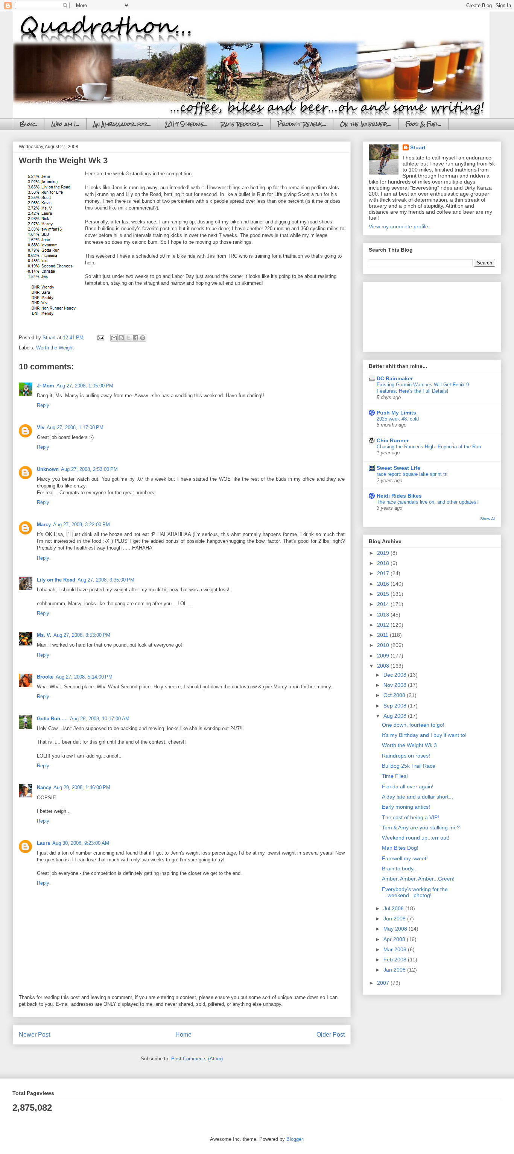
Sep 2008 (395, 706)
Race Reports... (242, 124)
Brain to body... (400, 869)
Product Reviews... (301, 124)
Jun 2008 (395, 919)
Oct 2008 (395, 695)
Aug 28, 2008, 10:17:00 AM (99, 718)
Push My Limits (396, 413)
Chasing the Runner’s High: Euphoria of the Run (429, 446)
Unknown (48, 469)
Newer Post (34, 1034)
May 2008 (396, 929)
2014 (384, 604)
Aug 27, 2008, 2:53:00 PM (89, 469)
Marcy (44, 524)
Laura (43, 843)
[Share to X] (128, 338)
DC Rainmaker (395, 378)
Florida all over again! (407, 787)
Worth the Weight (55, 348)
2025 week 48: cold (398, 419)
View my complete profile (398, 226)
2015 (384, 594)
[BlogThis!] (121, 338)
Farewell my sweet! (405, 858)
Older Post (330, 1034)
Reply (43, 405)
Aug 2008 (395, 716)
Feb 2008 (395, 960)
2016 (384, 584)
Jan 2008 (395, 970)
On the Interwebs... (366, 124)
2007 (384, 983)
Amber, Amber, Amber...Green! (418, 879)
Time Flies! (395, 776)
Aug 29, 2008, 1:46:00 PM (81, 787)
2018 (384, 563)
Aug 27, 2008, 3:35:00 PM (106, 580)
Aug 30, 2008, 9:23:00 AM (80, 843)
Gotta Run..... (52, 718)
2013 (384, 615)
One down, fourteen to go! (413, 725)
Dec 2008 (395, 675)
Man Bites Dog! (400, 848)
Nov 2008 (395, 685)
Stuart (418, 147)
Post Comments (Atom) (197, 1058)
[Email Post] (100, 337)
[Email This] (114, 338)
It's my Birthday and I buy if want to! (424, 735)
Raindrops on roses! (406, 756)
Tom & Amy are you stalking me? (421, 828)
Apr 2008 (395, 939)
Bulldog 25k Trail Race (408, 766)
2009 (384, 656)
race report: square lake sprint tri (412, 474)
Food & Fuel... (423, 124)
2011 (383, 635)
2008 (384, 666)
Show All (487, 518)
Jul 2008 (394, 908)
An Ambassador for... (122, 124)
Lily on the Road (56, 580)
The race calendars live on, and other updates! (427, 502)
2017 (384, 573)
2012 (384, 625)
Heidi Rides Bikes (399, 496)
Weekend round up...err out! (415, 838)
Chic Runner (393, 440)
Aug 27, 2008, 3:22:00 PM (81, 524)
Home (183, 1034)
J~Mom (45, 386)
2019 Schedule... (186, 124)
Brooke (45, 677)
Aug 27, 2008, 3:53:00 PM (81, 635)
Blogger (294, 1139)
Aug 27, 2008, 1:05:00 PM (84, 386)
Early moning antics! (406, 807)
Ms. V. (44, 635)
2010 (384, 645)
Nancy (44, 787)
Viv (40, 427)
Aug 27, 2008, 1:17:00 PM (75, 427)
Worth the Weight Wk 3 (409, 745)
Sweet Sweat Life (398, 468)
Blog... (28, 124)
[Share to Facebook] (135, 338)
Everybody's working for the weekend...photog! (415, 892)
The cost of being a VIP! (410, 817)
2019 (384, 553)
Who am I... (65, 124)
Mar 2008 (395, 949)
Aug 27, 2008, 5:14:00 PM (84, 677)
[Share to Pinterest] (142, 338)
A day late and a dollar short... (417, 797)
